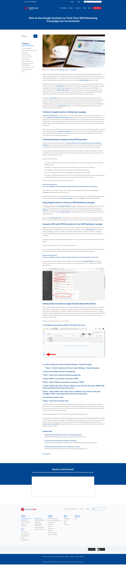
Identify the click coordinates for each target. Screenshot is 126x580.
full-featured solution (55, 218)
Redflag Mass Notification (40, 520)
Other (23, 71)
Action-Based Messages (26, 522)
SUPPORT (72, 556)
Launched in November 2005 (50, 115)
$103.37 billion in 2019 (63, 90)
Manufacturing (51, 528)
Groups (22, 529)
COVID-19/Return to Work (28, 67)
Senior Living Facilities (52, 534)
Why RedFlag (63, 8)
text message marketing (66, 198)
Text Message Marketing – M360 (29, 50)
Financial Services (51, 522)
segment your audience (64, 131)
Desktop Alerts (24, 526)
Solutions (70, 8)
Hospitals (50, 526)
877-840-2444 (73, 509)
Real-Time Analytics (25, 533)
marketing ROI (60, 86)
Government (50, 524)
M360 (82, 198)
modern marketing (83, 80)
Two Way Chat (24, 524)
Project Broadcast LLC (50, 556)
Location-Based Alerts (27, 48)
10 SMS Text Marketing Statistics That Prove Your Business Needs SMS (62, 434)
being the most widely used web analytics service (60, 117)
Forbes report (53, 98)
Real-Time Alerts (24, 520)
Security (22, 537)
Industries (77, 8)
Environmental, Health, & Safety (54, 520)
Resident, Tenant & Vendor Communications (28, 64)
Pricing (84, 8)
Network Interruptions (39, 527)
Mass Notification (26, 59)
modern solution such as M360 (50, 424)
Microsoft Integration (26, 69)
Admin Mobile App (25, 535)
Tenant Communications (40, 529)
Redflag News (25, 52)
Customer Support (25, 539)
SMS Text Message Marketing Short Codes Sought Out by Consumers (62, 446)
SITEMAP (81, 556)
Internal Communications (27, 61)
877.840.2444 (33, 1)
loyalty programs (89, 229)
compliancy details (64, 212)
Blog (89, 8)
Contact (72, 1)
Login (79, 1)
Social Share (74, 69)
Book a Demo (97, 7)
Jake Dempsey (61, 69)
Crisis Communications (27, 57)
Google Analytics (62, 105)
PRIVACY (67, 556)
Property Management (52, 532)
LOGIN (87, 509)
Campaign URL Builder (88, 261)
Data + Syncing (24, 531)
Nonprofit (50, 530)
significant (45, 210)
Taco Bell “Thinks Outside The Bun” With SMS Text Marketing (60, 440)
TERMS (77, 556)
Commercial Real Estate (53, 518)
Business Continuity (26, 54)
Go (35, 36)
